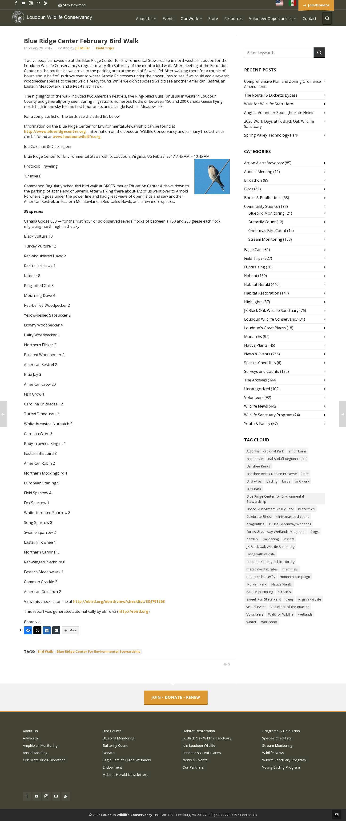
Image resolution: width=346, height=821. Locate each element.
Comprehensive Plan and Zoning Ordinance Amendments (282, 84)
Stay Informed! (74, 5)
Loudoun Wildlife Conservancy (271, 319)
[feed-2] (46, 3)
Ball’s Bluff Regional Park (287, 458)
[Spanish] (292, 3)
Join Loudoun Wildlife (198, 745)
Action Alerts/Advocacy (264, 162)
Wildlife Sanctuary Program (268, 414)
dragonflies (255, 524)
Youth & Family (257, 423)
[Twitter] (37, 630)
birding (272, 481)
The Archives (255, 380)
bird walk (45, 651)
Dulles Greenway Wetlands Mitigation (276, 531)
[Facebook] (28, 630)
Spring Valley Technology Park (271, 135)
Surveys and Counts (261, 371)
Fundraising (254, 267)
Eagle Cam (253, 249)
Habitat (250, 275)
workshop (269, 621)
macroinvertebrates (262, 569)
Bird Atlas (254, 481)
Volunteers (254, 397)
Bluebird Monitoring (266, 213)
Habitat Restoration (261, 293)
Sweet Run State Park (263, 599)
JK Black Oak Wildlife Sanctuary (271, 310)
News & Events (257, 354)
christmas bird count (292, 516)
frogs (314, 531)
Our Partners (193, 767)
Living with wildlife (260, 554)
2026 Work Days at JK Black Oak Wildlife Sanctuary (279, 124)
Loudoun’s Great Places (201, 752)
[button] (319, 52)
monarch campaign (295, 576)
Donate (109, 752)
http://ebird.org (133, 611)
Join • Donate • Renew (176, 697)
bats (305, 473)
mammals (290, 569)
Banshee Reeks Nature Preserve (271, 473)
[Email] (56, 630)
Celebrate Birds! (259, 516)
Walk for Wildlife (281, 614)
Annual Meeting (258, 171)
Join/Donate (318, 5)
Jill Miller (82, 48)
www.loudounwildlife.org (76, 136)
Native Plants (256, 345)
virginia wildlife (309, 599)
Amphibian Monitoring (40, 745)
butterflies (306, 509)
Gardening (270, 539)
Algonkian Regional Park (265, 451)
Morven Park (256, 584)
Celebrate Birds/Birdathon (44, 760)
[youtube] (24, 3)
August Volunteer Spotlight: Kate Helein (279, 112)
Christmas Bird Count (267, 230)
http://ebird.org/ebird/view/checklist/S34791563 (119, 601)
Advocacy (30, 738)
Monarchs (253, 336)
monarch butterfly (260, 576)
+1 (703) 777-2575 (223, 815)
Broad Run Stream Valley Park (270, 509)
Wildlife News (256, 406)
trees (289, 599)
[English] (280, 3)
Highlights (253, 301)
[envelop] (39, 3)
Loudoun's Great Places (265, 327)
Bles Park (253, 488)
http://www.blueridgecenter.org (55, 131)
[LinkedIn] (47, 630)
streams (284, 591)
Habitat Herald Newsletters (125, 774)
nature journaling (259, 591)
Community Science (261, 206)
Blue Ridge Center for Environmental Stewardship (99, 651)
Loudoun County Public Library (270, 561)
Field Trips (105, 48)
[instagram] (31, 3)
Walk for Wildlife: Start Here (268, 103)
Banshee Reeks (258, 466)
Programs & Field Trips (281, 730)
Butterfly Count (262, 221)
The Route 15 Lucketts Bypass (271, 95)
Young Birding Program (281, 767)
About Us (30, 730)
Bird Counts (112, 730)
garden (252, 539)
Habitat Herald (257, 284)
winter (251, 621)
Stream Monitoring (265, 239)
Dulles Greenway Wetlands (290, 524)
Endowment (112, 767)
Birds (248, 189)
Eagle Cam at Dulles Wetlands (127, 760)
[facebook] (16, 3)
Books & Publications (263, 197)
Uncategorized (257, 388)
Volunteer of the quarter (289, 606)
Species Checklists (260, 362)
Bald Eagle (254, 458)
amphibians (297, 451)
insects (289, 539)
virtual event (256, 606)
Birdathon (253, 180)
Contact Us (248, 815)
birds (286, 481)
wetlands (305, 614)
